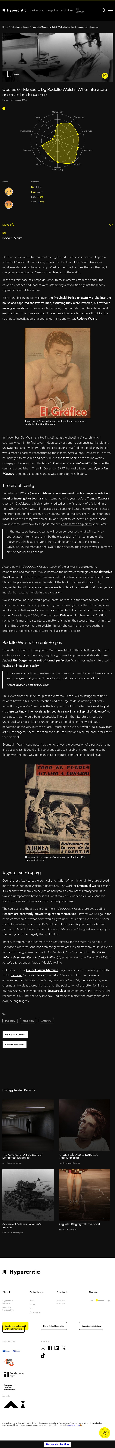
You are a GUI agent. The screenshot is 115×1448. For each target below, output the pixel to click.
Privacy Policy (52, 1425)
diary (45, 684)
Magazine (52, 10)
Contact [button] (62, 1292)
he (12, 975)
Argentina (46, 1020)
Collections (37, 10)
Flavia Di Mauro (12, 238)
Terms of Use (41, 1425)
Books (26, 27)
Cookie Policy (63, 1425)
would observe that (82, 615)
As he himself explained (76, 524)
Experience (34, 1312)
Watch (32, 1304)
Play (31, 1308)
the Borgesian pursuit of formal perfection (41, 660)
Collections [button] (36, 1292)
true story (10, 1020)
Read (31, 1300)
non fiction (28, 1020)
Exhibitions (67, 10)
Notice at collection (57, 1444)
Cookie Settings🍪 (75, 1425)
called (18, 975)
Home (5, 27)
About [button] (6, 1292)
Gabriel (31, 970)
